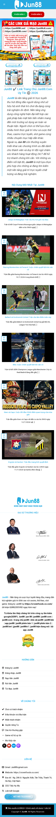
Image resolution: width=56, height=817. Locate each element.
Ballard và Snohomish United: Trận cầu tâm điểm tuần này (28, 317)
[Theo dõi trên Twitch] (18, 746)
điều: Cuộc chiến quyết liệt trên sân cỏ (28, 365)
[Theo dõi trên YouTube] (9, 746)
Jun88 (24, 812)
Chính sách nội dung (34, 808)
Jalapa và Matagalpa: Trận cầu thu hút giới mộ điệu (28, 220)
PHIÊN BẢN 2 (36, 14)
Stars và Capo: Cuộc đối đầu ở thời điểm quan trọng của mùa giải (28, 413)
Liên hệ (48, 808)
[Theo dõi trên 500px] (14, 746)
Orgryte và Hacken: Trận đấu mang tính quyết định (28, 462)
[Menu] (4, 4)
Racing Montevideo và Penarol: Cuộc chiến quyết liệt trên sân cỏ (28, 268)
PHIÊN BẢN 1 (19, 14)
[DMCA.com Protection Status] (28, 641)
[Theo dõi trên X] (4, 746)
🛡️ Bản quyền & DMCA (14, 808)
